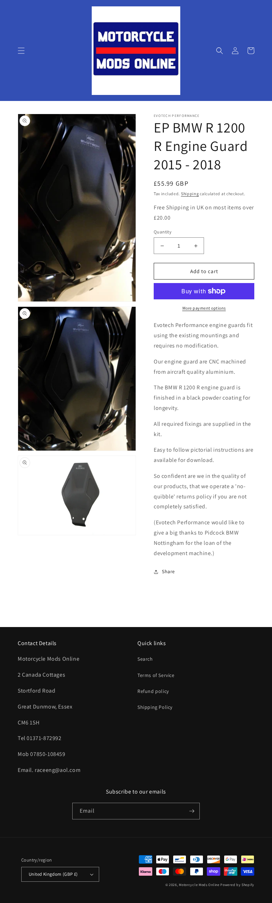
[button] (21, 50)
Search (145, 659)
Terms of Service (156, 675)
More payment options (204, 308)
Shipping (190, 193)
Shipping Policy (154, 707)
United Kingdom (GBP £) (53, 874)
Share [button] (168, 571)
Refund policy (153, 691)
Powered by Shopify (237, 884)
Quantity (162, 232)
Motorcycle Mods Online (199, 884)
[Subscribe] (191, 811)
